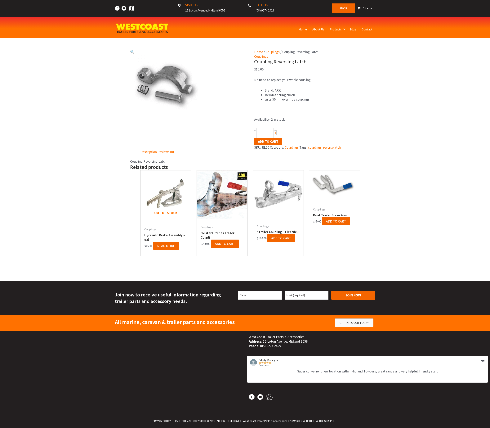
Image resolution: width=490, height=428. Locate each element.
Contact (367, 29)
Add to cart (268, 141)
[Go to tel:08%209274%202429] (266, 9)
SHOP (343, 8)
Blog (353, 29)
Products (336, 29)
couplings (315, 147)
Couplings (273, 52)
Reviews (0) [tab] (166, 152)
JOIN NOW (353, 295)
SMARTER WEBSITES (303, 421)
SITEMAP (187, 421)
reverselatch (332, 147)
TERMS (176, 421)
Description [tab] (148, 152)
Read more (166, 246)
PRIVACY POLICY (162, 421)
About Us (318, 29)
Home (303, 29)
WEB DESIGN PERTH (326, 421)
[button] (344, 29)
